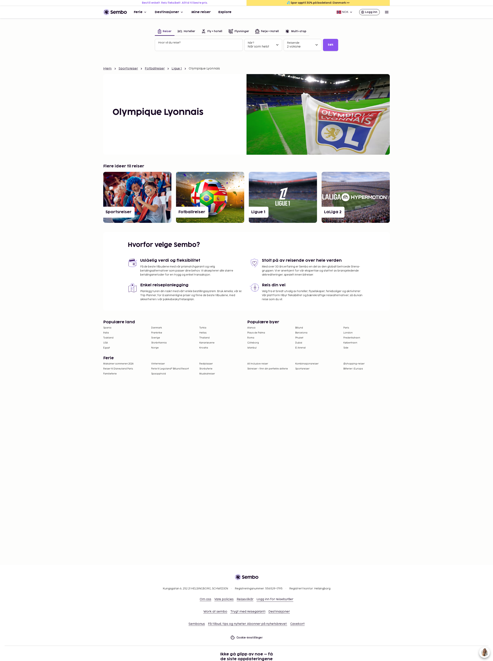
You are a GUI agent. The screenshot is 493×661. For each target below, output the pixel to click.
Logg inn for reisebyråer (275, 599)
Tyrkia (202, 327)
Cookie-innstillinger (249, 637)
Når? (251, 42)
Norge (155, 347)
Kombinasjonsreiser (307, 363)
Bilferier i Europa (353, 368)
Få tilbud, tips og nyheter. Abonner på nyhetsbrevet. (247, 624)
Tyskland (108, 337)
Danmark (156, 327)
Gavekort (297, 624)
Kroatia (203, 347)
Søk (330, 44)
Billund (299, 327)
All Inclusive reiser (257, 363)
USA (105, 342)
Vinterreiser (158, 363)
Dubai (298, 342)
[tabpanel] (246, 45)
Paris (346, 327)
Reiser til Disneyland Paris (118, 368)
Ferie (138, 12)
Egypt (106, 347)
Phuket (299, 337)
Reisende (293, 42)
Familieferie (110, 373)
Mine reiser (201, 12)
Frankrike (156, 332)
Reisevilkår (245, 599)
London (348, 332)
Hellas (202, 332)
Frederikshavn (351, 337)
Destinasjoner (167, 12)
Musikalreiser (207, 373)
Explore (224, 12)
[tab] (164, 32)
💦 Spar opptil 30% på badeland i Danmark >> (318, 2)
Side (345, 347)
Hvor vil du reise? (169, 42)
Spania (107, 327)
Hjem (107, 68)
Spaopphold (158, 373)
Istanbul (252, 347)
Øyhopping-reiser (354, 363)
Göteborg (253, 342)
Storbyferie (205, 368)
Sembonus (197, 624)
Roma (250, 337)
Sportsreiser (128, 68)
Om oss (205, 599)
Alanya (251, 327)
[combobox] (199, 46)
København (350, 342)
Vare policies (224, 599)
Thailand (204, 337)
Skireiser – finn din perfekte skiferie (267, 368)
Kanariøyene (207, 342)
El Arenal (300, 347)
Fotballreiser (155, 68)
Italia (106, 332)
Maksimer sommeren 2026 (118, 363)
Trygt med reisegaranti (247, 611)
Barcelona (301, 332)
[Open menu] (387, 12)
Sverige (155, 337)
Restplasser (206, 363)
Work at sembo (215, 611)
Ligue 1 (177, 68)
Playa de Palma (256, 332)
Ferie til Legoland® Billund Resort (170, 368)
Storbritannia (159, 342)
